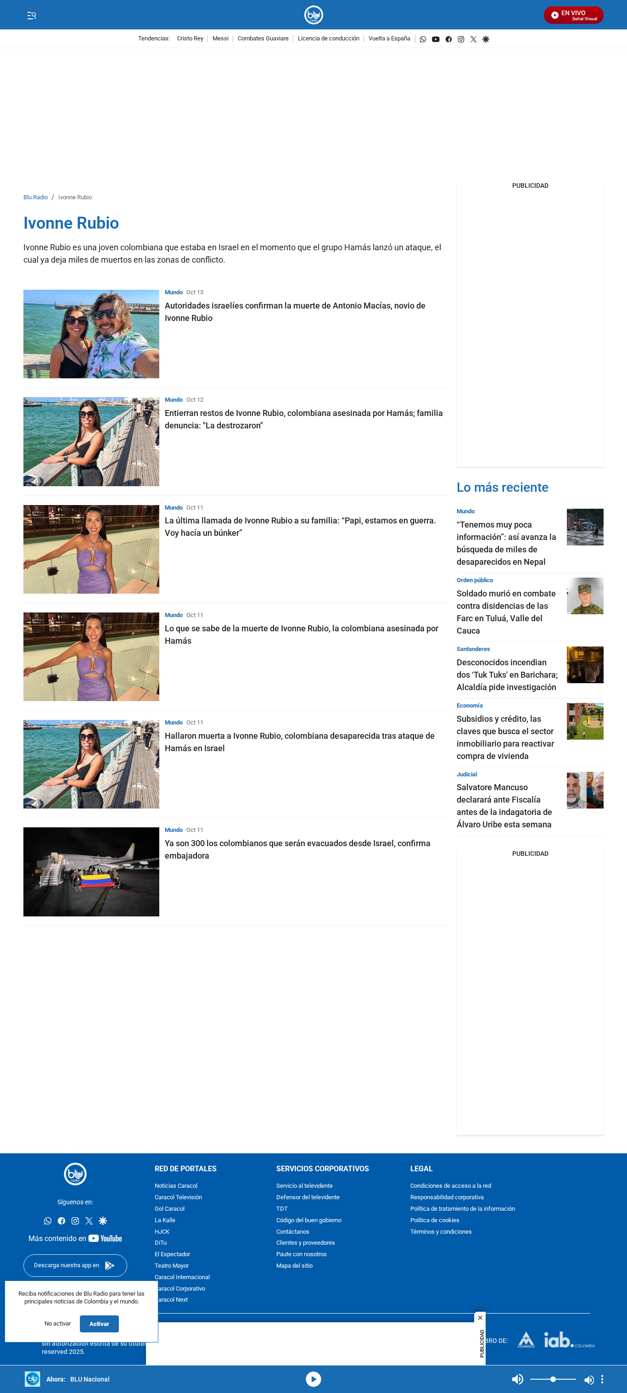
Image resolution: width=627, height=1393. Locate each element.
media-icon (313, 1379)
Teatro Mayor (172, 1266)
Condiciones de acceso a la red (450, 1187)
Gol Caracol (170, 1209)
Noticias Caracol (176, 1187)
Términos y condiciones (441, 1232)
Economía (470, 705)
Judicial (467, 774)
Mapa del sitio (294, 1266)
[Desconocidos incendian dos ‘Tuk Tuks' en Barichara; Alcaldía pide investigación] (585, 664)
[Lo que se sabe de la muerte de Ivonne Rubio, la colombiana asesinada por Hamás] (91, 656)
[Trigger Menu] (31, 15)
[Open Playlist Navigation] (602, 1379)
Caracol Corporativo (180, 1289)
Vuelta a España (389, 38)
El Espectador (172, 1255)
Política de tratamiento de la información (462, 1209)
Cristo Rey (190, 38)
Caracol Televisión (178, 1198)
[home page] (313, 15)
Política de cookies (434, 1221)
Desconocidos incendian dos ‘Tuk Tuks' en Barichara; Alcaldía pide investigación (507, 674)
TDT (282, 1209)
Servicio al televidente (304, 1187)
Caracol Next (171, 1300)
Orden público (475, 580)
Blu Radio (35, 198)
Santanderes (473, 649)
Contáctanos (292, 1232)
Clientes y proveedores (305, 1244)
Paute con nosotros (301, 1255)
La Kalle (165, 1221)
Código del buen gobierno (308, 1221)
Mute (517, 1379)
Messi (221, 38)
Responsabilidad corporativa (447, 1198)
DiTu (161, 1244)
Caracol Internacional (182, 1278)
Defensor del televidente (308, 1198)
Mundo (174, 292)
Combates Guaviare (263, 38)
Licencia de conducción (328, 38)
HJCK (162, 1232)
